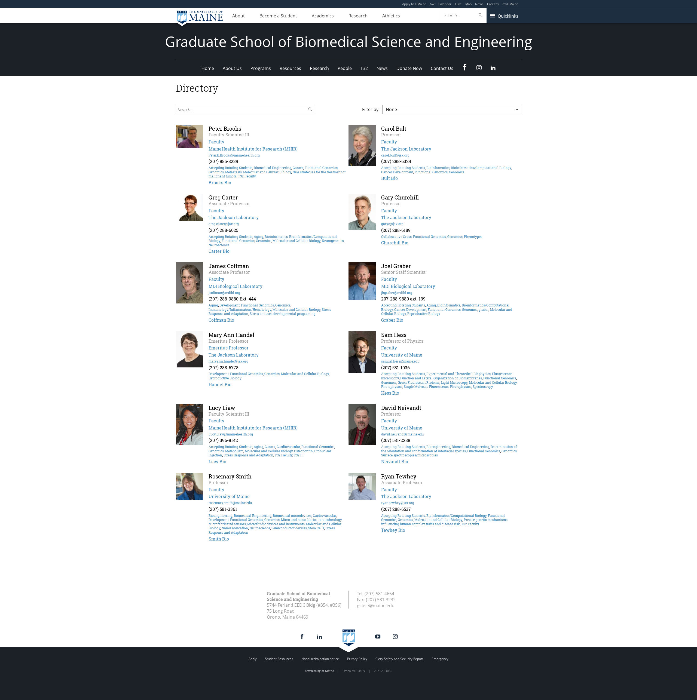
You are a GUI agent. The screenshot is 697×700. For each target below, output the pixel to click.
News (479, 4)
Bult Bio (389, 178)
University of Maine (401, 355)
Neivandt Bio (394, 461)
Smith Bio (219, 539)
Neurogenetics (333, 240)
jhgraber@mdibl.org (396, 292)
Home (207, 68)
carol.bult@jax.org (395, 155)
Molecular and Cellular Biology (267, 172)
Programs (260, 68)
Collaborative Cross (396, 236)
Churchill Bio (394, 242)
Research (358, 16)
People (345, 68)
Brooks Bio (220, 182)
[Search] (481, 15)
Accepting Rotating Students (230, 167)
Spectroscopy (483, 386)
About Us (232, 68)
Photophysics (391, 386)
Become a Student (278, 16)
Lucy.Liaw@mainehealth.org (231, 434)
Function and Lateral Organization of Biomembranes (441, 378)
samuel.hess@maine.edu (400, 361)
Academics (323, 16)
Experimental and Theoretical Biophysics (458, 374)
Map (468, 4)
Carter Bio (219, 251)
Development (403, 172)
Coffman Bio (221, 320)
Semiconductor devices (289, 528)
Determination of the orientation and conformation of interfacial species (449, 448)
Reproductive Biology (423, 313)
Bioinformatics (438, 167)
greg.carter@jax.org (224, 224)
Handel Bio (220, 384)
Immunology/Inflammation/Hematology (240, 309)
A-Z (432, 4)
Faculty (216, 142)
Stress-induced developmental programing (283, 313)
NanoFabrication (235, 528)
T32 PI (299, 455)
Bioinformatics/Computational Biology (481, 167)
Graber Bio (392, 320)
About (238, 16)
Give (458, 4)
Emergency (440, 658)
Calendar (444, 4)
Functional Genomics (321, 167)
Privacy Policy (357, 658)
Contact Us (442, 68)
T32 (364, 68)
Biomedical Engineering (272, 167)
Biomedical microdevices (292, 515)
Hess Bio (390, 393)
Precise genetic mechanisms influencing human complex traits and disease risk (444, 521)
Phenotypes (473, 236)
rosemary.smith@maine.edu (230, 503)
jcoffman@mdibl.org (224, 292)
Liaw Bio (217, 461)
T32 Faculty (247, 176)
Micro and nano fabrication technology (311, 519)
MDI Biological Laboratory (235, 286)
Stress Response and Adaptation (248, 455)
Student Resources (279, 658)
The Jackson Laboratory (406, 149)
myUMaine (510, 4)
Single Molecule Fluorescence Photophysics (437, 386)
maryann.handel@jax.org (228, 361)
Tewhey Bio (393, 530)
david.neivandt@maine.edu (402, 434)
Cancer (298, 167)
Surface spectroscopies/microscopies (409, 455)
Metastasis (233, 172)
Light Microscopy (454, 382)
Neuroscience (219, 245)
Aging (258, 236)
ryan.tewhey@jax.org (397, 503)
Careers (493, 4)
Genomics (216, 172)
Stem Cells (316, 528)
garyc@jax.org (392, 224)
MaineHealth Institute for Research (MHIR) (253, 149)
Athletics (391, 16)
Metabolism (234, 451)
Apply (253, 658)
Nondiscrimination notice (320, 658)
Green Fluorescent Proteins (418, 382)
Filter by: (371, 109)
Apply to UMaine (414, 4)
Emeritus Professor (229, 348)
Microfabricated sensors (227, 524)
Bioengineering (438, 446)
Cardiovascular (288, 446)
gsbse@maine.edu (376, 606)
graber (483, 309)
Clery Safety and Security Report (399, 658)
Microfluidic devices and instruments (276, 524)
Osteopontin (303, 451)
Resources (290, 68)
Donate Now (409, 68)
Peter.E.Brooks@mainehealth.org (234, 155)
